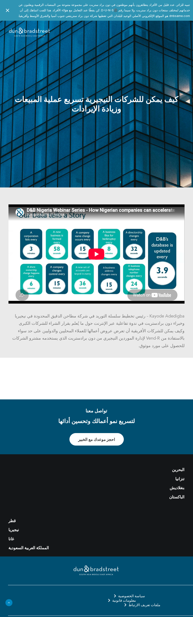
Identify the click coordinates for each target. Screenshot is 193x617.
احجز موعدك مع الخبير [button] (96, 439)
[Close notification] (7, 10)
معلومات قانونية (124, 600)
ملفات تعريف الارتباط (144, 605)
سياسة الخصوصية (131, 596)
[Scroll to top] (9, 602)
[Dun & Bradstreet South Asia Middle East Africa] (29, 32)
